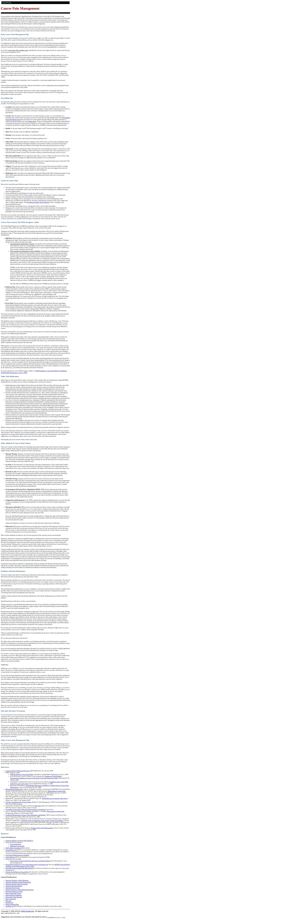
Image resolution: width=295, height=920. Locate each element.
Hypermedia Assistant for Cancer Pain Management (21, 864)
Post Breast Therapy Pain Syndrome (38, 202)
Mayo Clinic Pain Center (13, 893)
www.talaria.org (43, 864)
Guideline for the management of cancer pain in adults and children (42, 820)
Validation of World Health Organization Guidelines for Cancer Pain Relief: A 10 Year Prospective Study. (36, 777)
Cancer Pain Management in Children (17, 855)
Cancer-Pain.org (11, 857)
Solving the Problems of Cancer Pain (17, 872)
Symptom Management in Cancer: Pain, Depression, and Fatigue (26, 815)
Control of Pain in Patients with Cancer (18, 771)
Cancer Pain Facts (15, 844)
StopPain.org (10, 906)
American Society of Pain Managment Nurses (20, 890)
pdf (36, 806)
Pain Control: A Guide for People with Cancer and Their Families (30, 861)
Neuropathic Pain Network (14, 897)
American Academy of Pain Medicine (17, 880)
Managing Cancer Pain (17, 846)
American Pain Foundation (14, 886)
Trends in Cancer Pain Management (42, 828)
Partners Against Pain (12, 904)
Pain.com (8, 901)
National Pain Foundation (14, 895)
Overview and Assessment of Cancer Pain (18, 802)
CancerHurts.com (11, 850)
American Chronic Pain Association (17, 884)
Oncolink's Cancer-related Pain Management (19, 868)
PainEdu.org (9, 902)
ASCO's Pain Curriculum (13, 848)
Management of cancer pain (55, 811)
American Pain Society (13, 888)
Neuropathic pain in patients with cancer (54, 798)
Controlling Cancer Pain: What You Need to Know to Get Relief (25, 809)
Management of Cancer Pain (14, 789)
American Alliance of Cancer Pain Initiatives (19, 840)
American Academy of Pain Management (18, 882)
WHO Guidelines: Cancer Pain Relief (21, 774)
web (39, 806)
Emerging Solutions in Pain (14, 891)
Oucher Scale (32, 121)
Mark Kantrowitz (27, 911)
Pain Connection (11, 899)
